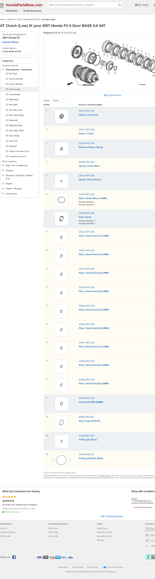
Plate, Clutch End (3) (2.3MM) (94, 273)
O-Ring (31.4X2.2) (88, 439)
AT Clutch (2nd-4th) (14, 79)
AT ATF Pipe (11, 74)
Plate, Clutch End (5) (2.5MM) (94, 309)
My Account (53, 528)
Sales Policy (63, 567)
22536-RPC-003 (86, 162)
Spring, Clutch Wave (89, 166)
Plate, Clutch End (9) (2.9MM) (94, 383)
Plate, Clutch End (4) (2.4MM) (94, 291)
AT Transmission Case (16, 156)
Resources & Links (104, 536)
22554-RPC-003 (86, 287)
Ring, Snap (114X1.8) (89, 421)
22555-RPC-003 (86, 306)
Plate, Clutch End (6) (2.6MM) (94, 328)
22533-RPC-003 (86, 143)
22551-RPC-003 (86, 232)
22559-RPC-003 (86, 379)
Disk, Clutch (85, 217)
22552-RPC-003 (86, 250)
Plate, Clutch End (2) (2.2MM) (94, 254)
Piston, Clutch (86, 133)
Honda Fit (11, 19)
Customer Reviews (8, 532)
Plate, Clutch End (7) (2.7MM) (94, 346)
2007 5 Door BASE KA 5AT (29, 19)
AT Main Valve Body (15, 115)
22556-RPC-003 (86, 324)
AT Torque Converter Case (17, 151)
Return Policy (77, 567)
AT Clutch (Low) (13, 89)
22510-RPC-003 (86, 111)
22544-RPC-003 (86, 213)
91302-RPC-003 (86, 435)
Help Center (53, 536)
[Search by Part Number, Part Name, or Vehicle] (119, 5)
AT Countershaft (13, 94)
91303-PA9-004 (86, 454)
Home (2, 19)
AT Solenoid (11, 146)
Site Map (100, 540)
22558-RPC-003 (86, 361)
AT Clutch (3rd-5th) (14, 84)
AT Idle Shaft (11, 105)
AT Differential (12, 99)
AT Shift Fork (12, 141)
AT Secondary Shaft (15, 130)
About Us (4, 528)
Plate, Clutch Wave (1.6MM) (93, 198)
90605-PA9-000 (86, 417)
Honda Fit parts (104, 476)
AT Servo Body (12, 136)
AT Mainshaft (12, 120)
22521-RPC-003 (86, 129)
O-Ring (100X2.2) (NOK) (91, 458)
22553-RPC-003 (86, 269)
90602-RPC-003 (86, 398)
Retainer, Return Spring (91, 147)
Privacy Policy (92, 567)
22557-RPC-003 (86, 342)
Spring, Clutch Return (90, 179)
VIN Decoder (5, 536)
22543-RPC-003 (86, 194)
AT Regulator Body (14, 125)
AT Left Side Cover (14, 110)
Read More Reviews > (115, 516)
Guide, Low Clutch (88, 115)
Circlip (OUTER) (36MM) (91, 402)
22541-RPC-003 (86, 175)
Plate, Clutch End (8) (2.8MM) (94, 365)
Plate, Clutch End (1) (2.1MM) (94, 236)
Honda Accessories (32, 11)
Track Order (53, 532)
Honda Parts (11, 11)
